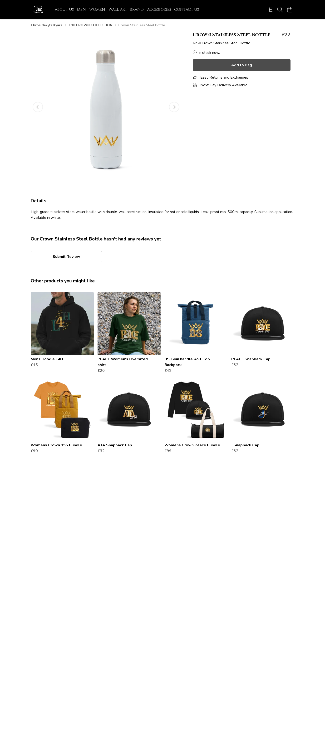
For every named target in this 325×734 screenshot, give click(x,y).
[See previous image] (38, 107)
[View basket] (289, 9)
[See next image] (174, 107)
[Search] (280, 9)
